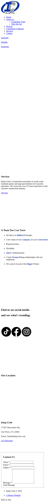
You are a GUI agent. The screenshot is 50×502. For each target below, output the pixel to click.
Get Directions (7, 441)
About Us (10, 19)
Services (9, 31)
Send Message (9, 485)
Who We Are (16, 24)
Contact (9, 33)
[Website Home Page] (10, 13)
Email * (6, 465)
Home (8, 17)
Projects (9, 26)
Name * (6, 462)
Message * (7, 483)
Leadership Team (18, 22)
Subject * (7, 467)
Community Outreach (15, 29)
